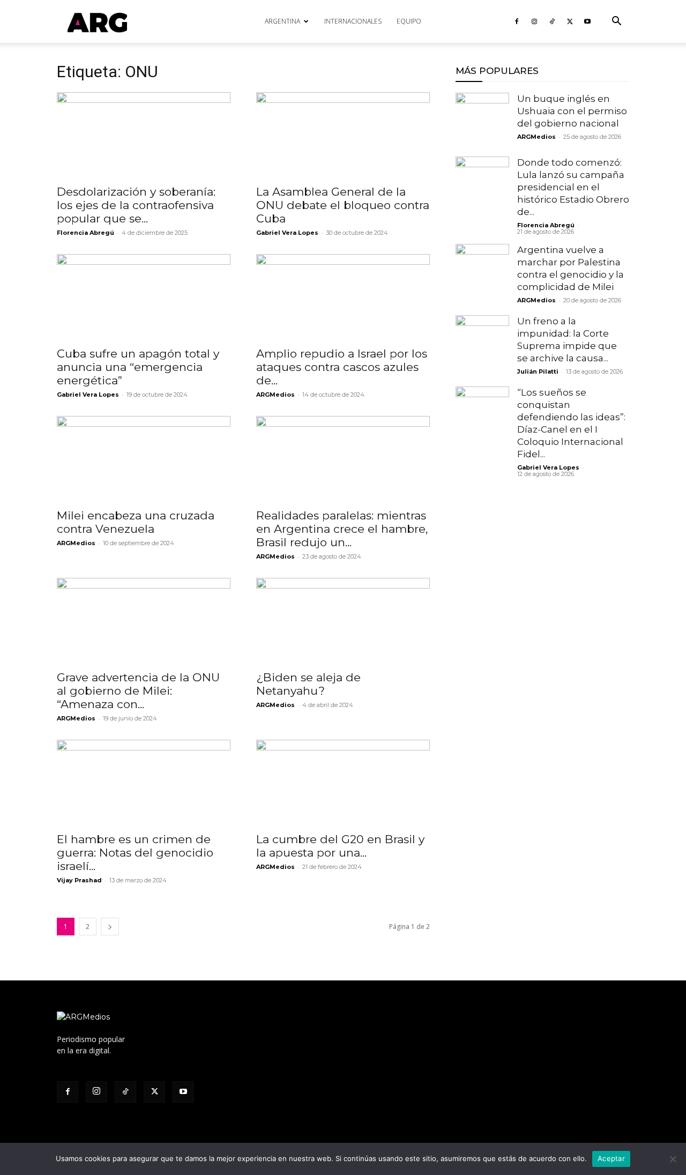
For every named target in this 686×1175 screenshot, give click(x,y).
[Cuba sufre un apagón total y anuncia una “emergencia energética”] (143, 297)
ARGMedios (275, 394)
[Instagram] (534, 21)
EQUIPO (409, 21)
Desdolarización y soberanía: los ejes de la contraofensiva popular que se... (136, 205)
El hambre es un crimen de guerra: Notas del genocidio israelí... (135, 852)
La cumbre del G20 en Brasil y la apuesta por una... (340, 845)
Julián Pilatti (537, 371)
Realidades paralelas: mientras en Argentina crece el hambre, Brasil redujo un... (342, 529)
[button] (616, 22)
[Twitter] (570, 21)
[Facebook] (517, 21)
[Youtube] (587, 21)
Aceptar (611, 1158)
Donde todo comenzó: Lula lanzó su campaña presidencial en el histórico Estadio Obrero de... (573, 187)
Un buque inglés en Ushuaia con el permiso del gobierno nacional (572, 111)
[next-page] (110, 926)
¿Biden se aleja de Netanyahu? (308, 684)
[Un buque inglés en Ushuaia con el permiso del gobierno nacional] (482, 119)
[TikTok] (552, 21)
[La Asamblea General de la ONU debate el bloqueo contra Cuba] (343, 135)
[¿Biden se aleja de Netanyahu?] (343, 621)
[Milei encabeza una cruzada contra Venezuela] (143, 459)
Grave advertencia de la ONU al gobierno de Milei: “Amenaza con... (138, 691)
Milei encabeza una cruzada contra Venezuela (135, 522)
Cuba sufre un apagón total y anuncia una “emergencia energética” (138, 367)
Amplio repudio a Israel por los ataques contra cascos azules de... (341, 367)
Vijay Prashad (79, 880)
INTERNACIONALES (353, 21)
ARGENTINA (282, 21)
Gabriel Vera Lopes (88, 394)
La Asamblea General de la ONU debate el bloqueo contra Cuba (342, 205)
